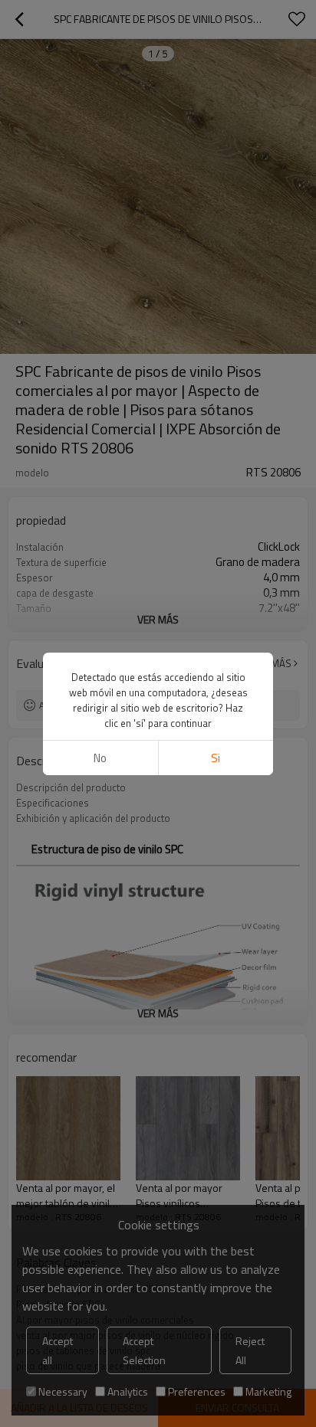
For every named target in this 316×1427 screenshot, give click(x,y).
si (215, 758)
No (100, 758)
